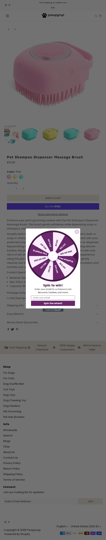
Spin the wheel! (53, 303)
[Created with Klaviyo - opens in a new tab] (53, 310)
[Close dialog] (77, 231)
